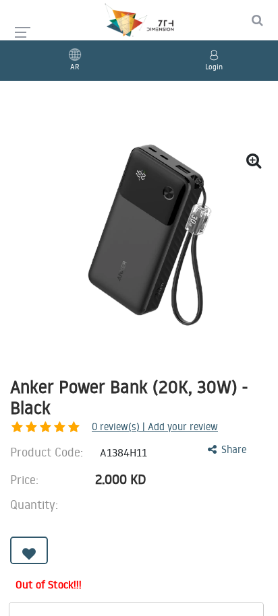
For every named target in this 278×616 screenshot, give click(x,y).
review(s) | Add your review (155, 426)
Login (214, 66)
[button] (29, 550)
